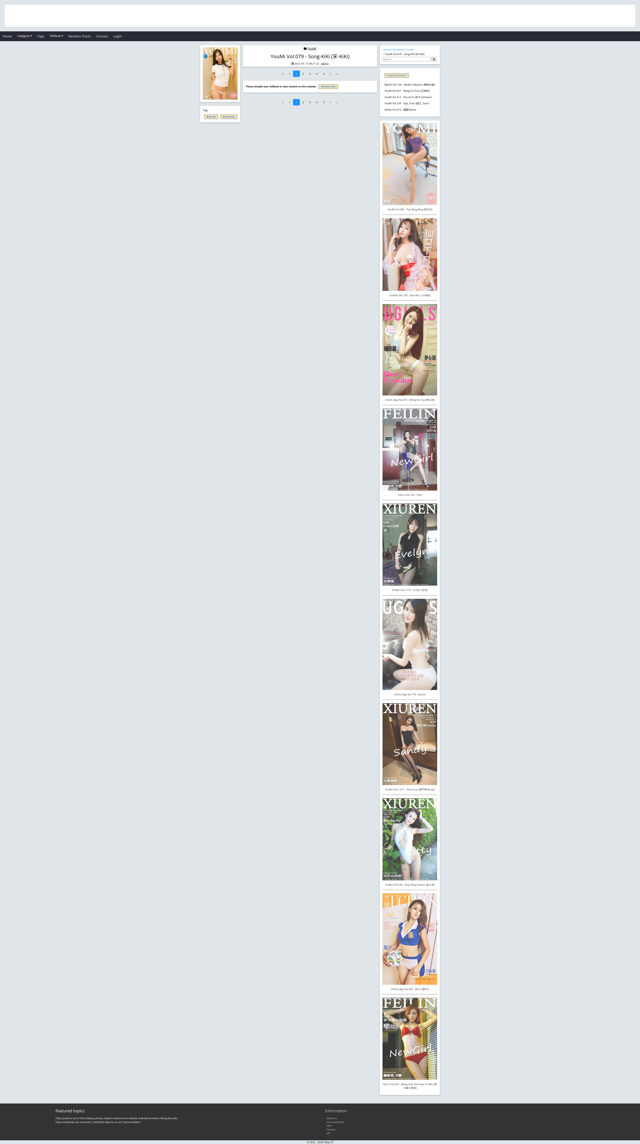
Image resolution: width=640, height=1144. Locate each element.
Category (23, 36)
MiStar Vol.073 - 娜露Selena (400, 109)
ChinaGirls (398, 49)
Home (7, 36)
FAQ (329, 1125)
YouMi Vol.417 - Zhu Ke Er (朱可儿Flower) (408, 97)
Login (117, 36)
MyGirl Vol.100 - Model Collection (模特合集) (409, 84)
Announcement (335, 1122)
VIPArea (56, 36)
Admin (325, 63)
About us (332, 1118)
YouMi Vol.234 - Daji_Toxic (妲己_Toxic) (406, 103)
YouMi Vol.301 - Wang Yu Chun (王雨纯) (407, 90)
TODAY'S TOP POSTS (396, 76)
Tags (40, 36)
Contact (102, 36)
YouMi (312, 49)
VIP (328, 1133)
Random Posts (79, 36)
